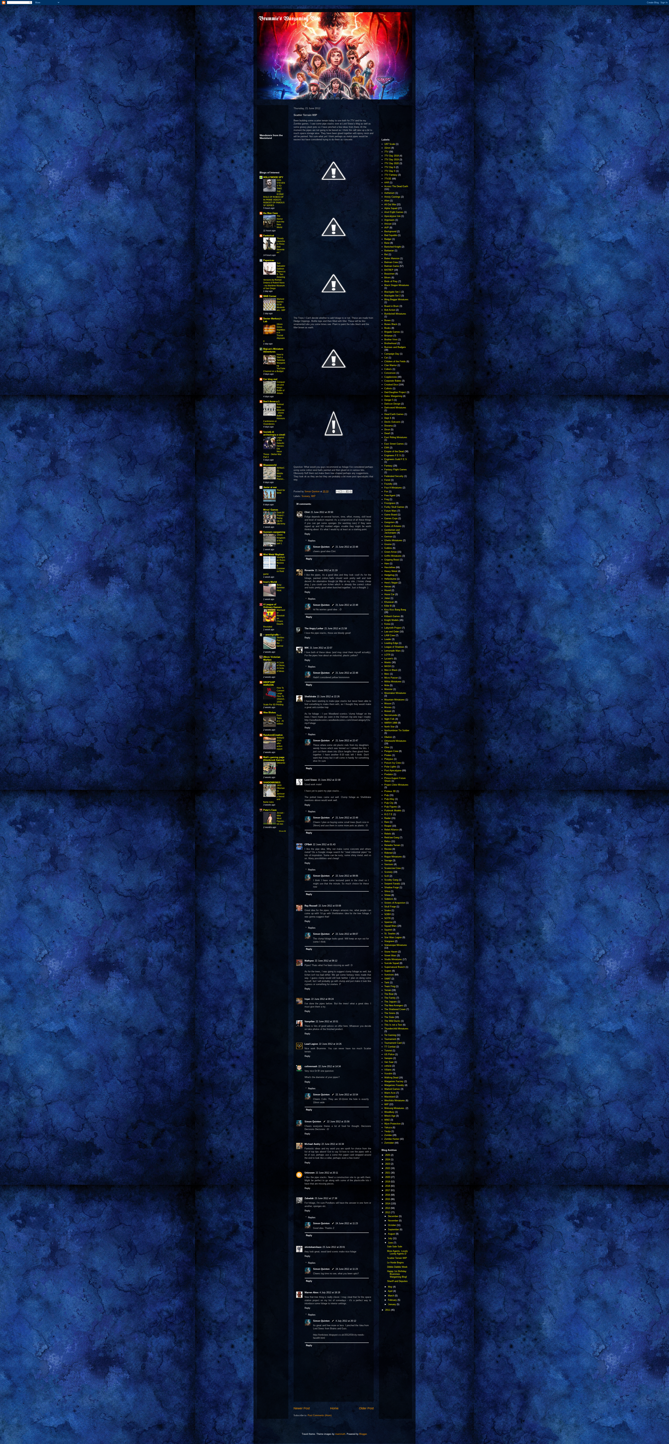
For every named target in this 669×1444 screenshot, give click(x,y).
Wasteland (389, 1096)
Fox (386, 491)
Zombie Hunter (391, 1139)
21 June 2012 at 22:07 (321, 647)
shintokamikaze (313, 1247)
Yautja (387, 1131)
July (390, 1238)
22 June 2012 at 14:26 (330, 1044)
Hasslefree (389, 567)
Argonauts (389, 220)
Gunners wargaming (274, 532)
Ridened (388, 853)
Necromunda (390, 715)
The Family (390, 997)
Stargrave (389, 941)
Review (388, 849)
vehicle (387, 1066)
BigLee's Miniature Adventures (273, 350)
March (391, 1295)
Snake (387, 910)
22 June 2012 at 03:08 (329, 905)
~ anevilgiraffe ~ (272, 634)
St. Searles (390, 933)
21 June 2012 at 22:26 (328, 696)
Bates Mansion (391, 258)
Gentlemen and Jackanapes (392, 531)
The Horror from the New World (280, 221)
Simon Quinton (321, 547)
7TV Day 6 (389, 167)
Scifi (386, 876)
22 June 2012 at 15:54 (347, 1094)
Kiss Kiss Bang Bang (395, 609)
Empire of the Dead (394, 451)
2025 (388, 1155)
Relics (387, 841)
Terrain (387, 990)
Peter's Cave (269, 810)
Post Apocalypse (392, 770)
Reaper (387, 826)
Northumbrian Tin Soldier (396, 730)
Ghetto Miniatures (393, 540)
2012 (388, 1212)
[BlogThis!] (341, 491)
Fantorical (268, 235)
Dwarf (387, 433)
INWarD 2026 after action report (280, 743)
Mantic (387, 662)
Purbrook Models (392, 810)
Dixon (387, 429)
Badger (387, 239)
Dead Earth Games (394, 414)
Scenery (306, 496)
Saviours (388, 864)
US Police (389, 1054)
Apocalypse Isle (392, 216)
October (392, 1225)
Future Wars (390, 510)
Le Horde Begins (395, 1262)
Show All (282, 831)
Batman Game (391, 266)
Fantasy (388, 465)
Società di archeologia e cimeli (274, 433)
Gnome (388, 544)
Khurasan (389, 602)
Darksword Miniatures (395, 407)
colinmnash (311, 1066)
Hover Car (389, 594)
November (393, 1220)
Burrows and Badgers (395, 347)
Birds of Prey (391, 281)
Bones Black (390, 324)
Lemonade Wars (392, 650)
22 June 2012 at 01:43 (324, 844)
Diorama (388, 425)
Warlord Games (392, 1089)
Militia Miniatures (392, 681)
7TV (386, 151)
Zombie (388, 1135)
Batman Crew (391, 262)
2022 (388, 1168)
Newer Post (302, 1408)
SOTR (387, 918)
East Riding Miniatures (395, 437)
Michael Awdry (312, 1144)
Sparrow (388, 922)
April (390, 1291)
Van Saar (389, 1062)
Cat (386, 357)
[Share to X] (344, 491)
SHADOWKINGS (271, 782)
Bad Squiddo (390, 235)
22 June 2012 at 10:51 (327, 1021)
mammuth (340, 1434)
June (391, 1242)
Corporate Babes (392, 380)
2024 (388, 1159)
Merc (386, 674)
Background (390, 231)
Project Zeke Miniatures (396, 784)
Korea (387, 624)
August (392, 1234)
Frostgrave (389, 503)
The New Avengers (393, 1005)
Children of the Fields (395, 361)
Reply (307, 534)
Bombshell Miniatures (395, 313)
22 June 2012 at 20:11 (327, 1172)
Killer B (388, 606)
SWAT (387, 978)
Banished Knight (392, 246)
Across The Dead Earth (396, 186)
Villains (388, 1069)
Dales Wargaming (393, 396)
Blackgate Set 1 (392, 292)
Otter (386, 747)
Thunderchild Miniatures (396, 1028)
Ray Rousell (311, 905)
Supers (387, 971)
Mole (386, 685)
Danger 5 (388, 400)
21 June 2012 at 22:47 (347, 740)
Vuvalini (388, 1073)
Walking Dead (391, 1077)
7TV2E (387, 178)
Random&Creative (273, 735)
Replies (312, 540)
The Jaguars (390, 1001)
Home (334, 1408)
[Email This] (337, 491)
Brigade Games (392, 332)
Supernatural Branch (394, 967)
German (388, 536)
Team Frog (389, 986)
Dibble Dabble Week (397, 1267)
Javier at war (270, 487)
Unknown (310, 1172)
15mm (387, 148)
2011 (388, 1310)
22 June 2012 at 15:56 (338, 1121)
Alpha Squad (390, 208)
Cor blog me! (270, 379)
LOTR (387, 654)
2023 (388, 1164)
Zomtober (389, 1142)
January (392, 1304)
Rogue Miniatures (393, 856)
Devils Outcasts (392, 422)
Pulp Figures (390, 806)
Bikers (387, 277)
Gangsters (389, 522)
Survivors (389, 974)
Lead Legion (311, 1044)
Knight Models (391, 620)
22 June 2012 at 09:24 (322, 999)
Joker (387, 598)
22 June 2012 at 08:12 (326, 960)
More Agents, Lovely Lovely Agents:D (397, 1252)
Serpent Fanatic (392, 883)
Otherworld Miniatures (395, 741)
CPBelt (308, 844)
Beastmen (389, 273)
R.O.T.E (388, 814)
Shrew (387, 895)
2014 (388, 1203)
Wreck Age (389, 1116)
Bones (387, 320)
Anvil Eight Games (393, 212)
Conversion (390, 373)
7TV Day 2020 (391, 163)
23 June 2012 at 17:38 (326, 1198)
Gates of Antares (392, 526)
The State (389, 1017)
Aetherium (389, 193)
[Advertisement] (270, 119)
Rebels (387, 833)
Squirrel (388, 929)
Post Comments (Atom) (320, 1415)
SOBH (387, 914)
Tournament (390, 1039)
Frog (386, 499)
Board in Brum (391, 306)
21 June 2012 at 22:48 (347, 547)
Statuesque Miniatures (395, 945)
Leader (387, 639)
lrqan (307, 999)
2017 (388, 1190)
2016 (388, 1195)
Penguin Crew (391, 751)
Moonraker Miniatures (395, 693)
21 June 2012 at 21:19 (326, 570)
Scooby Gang (391, 879)
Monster (388, 689)
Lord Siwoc (311, 780)
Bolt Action (389, 310)
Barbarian (389, 250)
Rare (386, 822)
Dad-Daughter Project (395, 392)
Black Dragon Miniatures (396, 285)
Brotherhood (390, 343)
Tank (386, 982)
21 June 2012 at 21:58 (335, 628)
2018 (388, 1186)
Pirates (387, 755)
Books (387, 328)
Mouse (387, 703)
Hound (387, 590)
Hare (386, 563)
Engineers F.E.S (392, 455)
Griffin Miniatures (393, 556)
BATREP (388, 270)
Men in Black (391, 670)
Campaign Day (391, 353)
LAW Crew (389, 635)
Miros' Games (270, 509)
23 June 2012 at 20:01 (333, 1247)
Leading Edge (391, 643)
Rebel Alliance (391, 829)
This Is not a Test (393, 1024)
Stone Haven (390, 951)
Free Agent (389, 495)
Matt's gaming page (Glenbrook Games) (273, 758)
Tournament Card (393, 1043)
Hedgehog (389, 575)
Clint (307, 512)
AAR (386, 182)
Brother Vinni (390, 339)
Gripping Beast (391, 559)
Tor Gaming (390, 1035)
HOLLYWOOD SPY (273, 177)
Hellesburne (390, 579)
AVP (386, 227)
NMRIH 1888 (390, 722)
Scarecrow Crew (392, 868)
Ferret (387, 480)
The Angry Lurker (314, 628)
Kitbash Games (392, 616)
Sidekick (388, 899)
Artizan (387, 223)
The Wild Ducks (392, 1021)
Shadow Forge (391, 887)
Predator (388, 774)
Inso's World (270, 582)
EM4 (386, 447)
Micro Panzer (391, 677)
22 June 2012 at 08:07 (347, 934)
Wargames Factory (393, 1081)
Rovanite (309, 570)
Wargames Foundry (394, 1085)
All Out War (390, 204)
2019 (388, 1181)
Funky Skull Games (394, 507)
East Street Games (394, 443)
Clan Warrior (390, 365)
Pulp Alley (389, 799)
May (390, 1286)
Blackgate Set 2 (392, 295)
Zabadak (309, 1198)
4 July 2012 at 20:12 (346, 1321)
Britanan (388, 335)
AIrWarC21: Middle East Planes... (281, 473)
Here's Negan (391, 582)
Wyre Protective (392, 1123)
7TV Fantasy (390, 175)
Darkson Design (392, 403)
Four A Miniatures (393, 487)
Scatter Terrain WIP (397, 1258)
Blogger (363, 1434)
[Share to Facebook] (347, 491)
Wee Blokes (269, 712)
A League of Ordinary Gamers (272, 606)
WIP (313, 496)
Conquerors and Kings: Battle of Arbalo (281, 387)
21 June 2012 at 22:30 (329, 780)
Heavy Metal (390, 571)
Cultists (388, 388)
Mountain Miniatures (394, 699)
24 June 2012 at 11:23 (347, 1223)
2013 (388, 1208)
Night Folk (389, 719)
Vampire (388, 1058)
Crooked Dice (391, 384)
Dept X (387, 418)
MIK (307, 647)
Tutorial (388, 1050)
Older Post (366, 1408)
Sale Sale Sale (394, 1246)
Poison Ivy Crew (392, 763)
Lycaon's (388, 658)
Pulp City (389, 803)
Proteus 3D (390, 791)
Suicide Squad (391, 963)
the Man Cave (270, 213)
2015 (388, 1199)
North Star (389, 726)
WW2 (387, 1120)
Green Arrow (390, 552)
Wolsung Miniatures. (394, 1108)
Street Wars (390, 955)
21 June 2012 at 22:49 (347, 817)
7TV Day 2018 (391, 155)
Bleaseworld (269, 465)
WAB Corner (269, 296)
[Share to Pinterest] (350, 491)
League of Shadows (394, 647)
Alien (386, 200)
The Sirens (389, 1013)
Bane (387, 243)
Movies (388, 707)
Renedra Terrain (392, 845)
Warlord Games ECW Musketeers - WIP (281, 304)
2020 (388, 1177)
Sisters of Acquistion (394, 902)
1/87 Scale (389, 144)
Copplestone (390, 377)
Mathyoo (309, 960)
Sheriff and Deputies (397, 1281)
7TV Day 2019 (391, 159)
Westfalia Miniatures (394, 1100)
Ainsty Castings (392, 196)
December (393, 1216)
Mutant (387, 711)
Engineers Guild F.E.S (395, 459)
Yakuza (388, 1127)
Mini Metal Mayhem (273, 554)
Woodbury (389, 1112)
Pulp (386, 795)
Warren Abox (311, 1292)
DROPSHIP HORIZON (269, 683)
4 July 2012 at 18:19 (330, 1292)
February (393, 1300)
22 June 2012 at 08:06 (347, 875)
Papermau (268, 260)
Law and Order (391, 631)
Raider (387, 818)
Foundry (388, 483)
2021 (388, 1172)
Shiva (387, 891)
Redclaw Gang (391, 837)
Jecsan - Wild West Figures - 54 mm (281, 818)
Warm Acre (389, 1093)
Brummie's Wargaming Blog (290, 19)
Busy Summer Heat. (281, 588)
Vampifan (310, 1021)
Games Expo (391, 518)
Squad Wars (390, 926)
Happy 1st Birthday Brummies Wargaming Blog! (397, 1274)
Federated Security (393, 476)
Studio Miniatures (393, 959)
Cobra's (388, 369)
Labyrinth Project (392, 627)
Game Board (390, 514)
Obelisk (388, 737)
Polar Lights (390, 766)
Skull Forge (390, 906)
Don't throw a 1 (271, 401)
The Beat (389, 994)
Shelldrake (310, 696)
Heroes (387, 586)
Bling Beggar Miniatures (396, 299)
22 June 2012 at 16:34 (332, 1144)
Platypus (388, 759)
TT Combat (390, 1046)
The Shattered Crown (395, 1009)
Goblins (388, 548)
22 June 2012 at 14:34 (329, 1066)
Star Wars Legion (393, 937)
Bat (386, 254)
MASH (387, 666)
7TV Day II (389, 171)
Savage (388, 860)
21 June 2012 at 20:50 (322, 512)
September (394, 1229)
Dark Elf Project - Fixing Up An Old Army (281, 518)
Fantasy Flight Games (395, 469)
